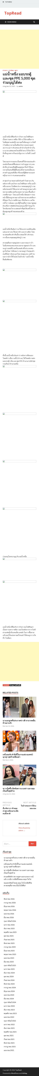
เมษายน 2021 (9, 1050)
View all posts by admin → (24, 829)
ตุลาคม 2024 (9, 976)
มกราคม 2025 (9, 969)
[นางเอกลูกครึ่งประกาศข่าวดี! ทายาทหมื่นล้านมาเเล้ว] (19, 718)
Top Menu (8, 2)
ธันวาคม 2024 (9, 973)
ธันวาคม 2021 (9, 1028)
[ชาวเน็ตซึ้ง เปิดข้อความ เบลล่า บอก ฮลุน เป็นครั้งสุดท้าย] (19, 786)
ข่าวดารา (5, 70)
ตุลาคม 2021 (9, 1035)
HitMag (24, 1073)
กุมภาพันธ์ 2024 (10, 1002)
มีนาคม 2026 (9, 917)
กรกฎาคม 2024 (10, 987)
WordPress (15, 1073)
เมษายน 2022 (9, 1017)
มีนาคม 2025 (9, 962)
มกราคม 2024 (9, 1006)
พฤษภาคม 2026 (10, 910)
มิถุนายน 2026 (9, 906)
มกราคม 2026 (9, 925)
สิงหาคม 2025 (9, 943)
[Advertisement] (19, 49)
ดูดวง (16, 70)
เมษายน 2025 (9, 958)
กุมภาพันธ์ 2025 (10, 965)
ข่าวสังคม (11, 70)
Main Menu (11, 22)
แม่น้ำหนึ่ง (17, 685)
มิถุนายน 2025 (9, 951)
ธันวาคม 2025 (9, 928)
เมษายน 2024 (9, 995)
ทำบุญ (12, 685)
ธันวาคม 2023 (9, 1010)
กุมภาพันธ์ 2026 (10, 921)
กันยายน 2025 (9, 939)
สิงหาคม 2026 (9, 899)
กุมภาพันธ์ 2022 (10, 1021)
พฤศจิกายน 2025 (10, 932)
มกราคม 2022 (9, 1024)
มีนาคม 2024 (9, 999)
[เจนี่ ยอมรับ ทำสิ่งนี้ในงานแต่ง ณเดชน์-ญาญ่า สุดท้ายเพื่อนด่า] (19, 752)
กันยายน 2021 (9, 1039)
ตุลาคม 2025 (9, 936)
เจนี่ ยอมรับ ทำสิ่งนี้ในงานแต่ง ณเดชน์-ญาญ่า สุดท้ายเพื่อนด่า (18, 755)
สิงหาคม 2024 (9, 984)
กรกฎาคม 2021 (10, 1046)
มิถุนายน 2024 (9, 991)
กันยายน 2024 (9, 980)
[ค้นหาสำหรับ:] (19, 843)
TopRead (12, 13)
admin (21, 86)
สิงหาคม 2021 (9, 1043)
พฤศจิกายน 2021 (10, 1032)
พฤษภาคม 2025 (10, 954)
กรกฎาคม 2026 (10, 903)
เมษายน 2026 (9, 914)
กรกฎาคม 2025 (10, 947)
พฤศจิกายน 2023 (10, 1013)
